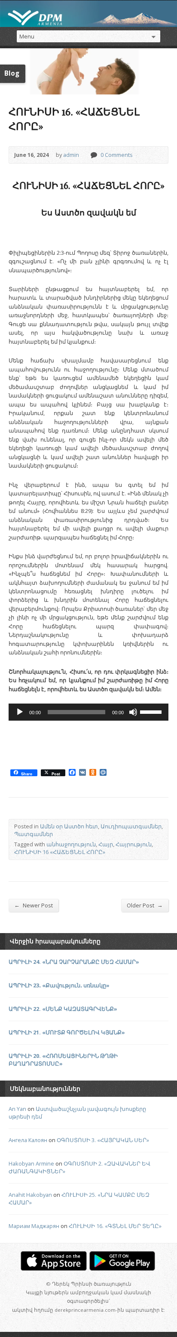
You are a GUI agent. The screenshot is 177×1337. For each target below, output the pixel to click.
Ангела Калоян (28, 1140)
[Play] (19, 712)
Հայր (105, 844)
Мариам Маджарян (34, 1226)
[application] (88, 712)
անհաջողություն (71, 844)
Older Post (145, 905)
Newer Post (33, 905)
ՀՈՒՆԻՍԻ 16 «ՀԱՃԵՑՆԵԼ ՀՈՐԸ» (59, 852)
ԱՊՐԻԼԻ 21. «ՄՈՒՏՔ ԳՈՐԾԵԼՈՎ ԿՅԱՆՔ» (67, 1032)
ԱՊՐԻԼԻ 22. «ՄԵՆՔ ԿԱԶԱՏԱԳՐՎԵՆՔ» (63, 1009)
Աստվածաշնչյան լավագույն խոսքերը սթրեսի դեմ (77, 1112)
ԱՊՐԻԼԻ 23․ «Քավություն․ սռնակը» (59, 985)
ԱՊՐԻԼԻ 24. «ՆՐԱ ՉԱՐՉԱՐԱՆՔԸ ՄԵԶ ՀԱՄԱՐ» (74, 962)
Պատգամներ (33, 834)
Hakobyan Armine (31, 1163)
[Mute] (133, 712)
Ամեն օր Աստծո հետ (69, 826)
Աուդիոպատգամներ (131, 826)
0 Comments (93, 155)
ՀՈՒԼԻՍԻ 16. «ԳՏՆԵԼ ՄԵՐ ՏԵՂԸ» (115, 1226)
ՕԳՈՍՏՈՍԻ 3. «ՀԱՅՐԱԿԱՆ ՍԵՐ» (103, 1140)
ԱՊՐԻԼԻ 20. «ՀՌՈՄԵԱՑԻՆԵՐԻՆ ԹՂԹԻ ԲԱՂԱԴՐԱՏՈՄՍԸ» (63, 1059)
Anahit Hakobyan (30, 1195)
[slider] (152, 711)
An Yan (17, 1109)
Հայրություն (134, 844)
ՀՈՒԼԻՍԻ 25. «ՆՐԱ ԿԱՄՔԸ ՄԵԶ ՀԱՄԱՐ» (79, 1198)
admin (71, 155)
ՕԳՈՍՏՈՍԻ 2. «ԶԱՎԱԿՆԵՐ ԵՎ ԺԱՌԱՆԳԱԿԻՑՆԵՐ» (79, 1167)
